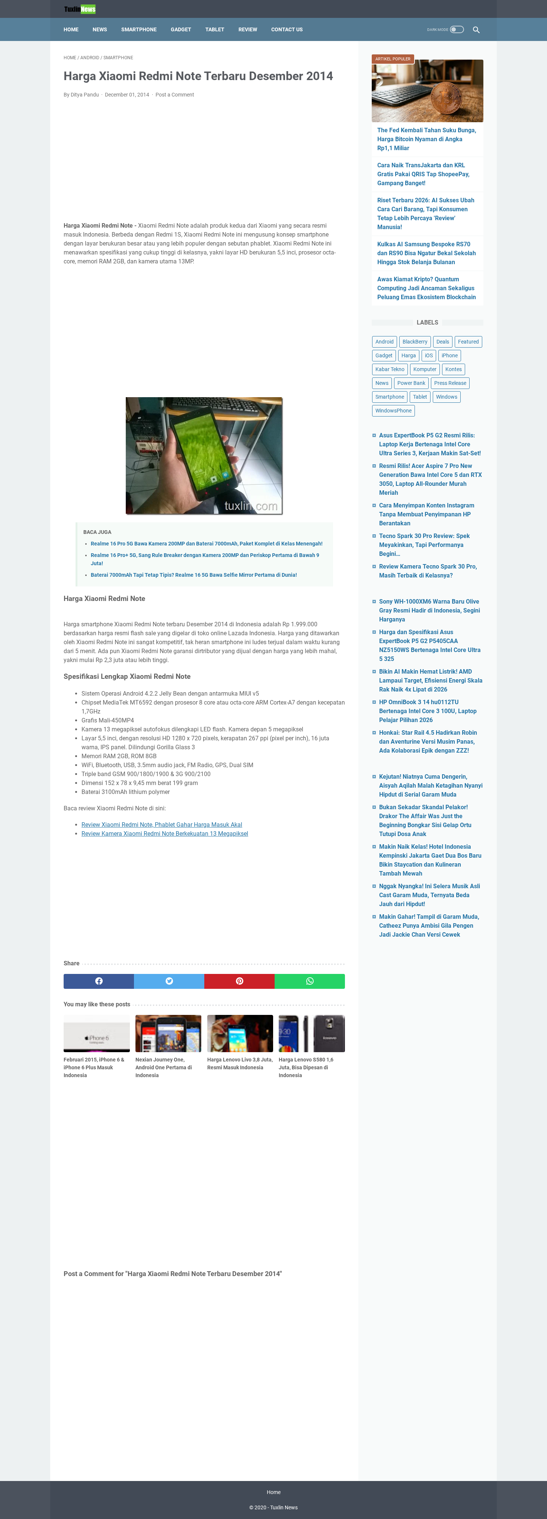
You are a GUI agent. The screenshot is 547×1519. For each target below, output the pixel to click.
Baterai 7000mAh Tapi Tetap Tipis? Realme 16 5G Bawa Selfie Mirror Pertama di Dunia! (194, 575)
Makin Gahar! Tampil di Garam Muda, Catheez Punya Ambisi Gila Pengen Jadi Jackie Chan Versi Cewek (429, 925)
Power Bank (411, 383)
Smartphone (139, 29)
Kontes (453, 369)
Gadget (181, 29)
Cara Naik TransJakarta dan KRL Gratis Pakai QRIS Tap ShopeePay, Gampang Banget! (423, 174)
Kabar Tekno (389, 369)
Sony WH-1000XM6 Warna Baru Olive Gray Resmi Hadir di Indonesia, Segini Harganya (429, 610)
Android (384, 342)
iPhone (450, 355)
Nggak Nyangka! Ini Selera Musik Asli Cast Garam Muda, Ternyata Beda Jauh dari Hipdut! (429, 895)
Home (71, 29)
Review (248, 29)
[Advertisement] (204, 160)
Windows (446, 397)
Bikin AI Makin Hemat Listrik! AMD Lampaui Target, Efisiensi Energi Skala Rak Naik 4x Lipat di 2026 (431, 680)
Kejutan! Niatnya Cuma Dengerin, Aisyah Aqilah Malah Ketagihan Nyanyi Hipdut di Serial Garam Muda (431, 785)
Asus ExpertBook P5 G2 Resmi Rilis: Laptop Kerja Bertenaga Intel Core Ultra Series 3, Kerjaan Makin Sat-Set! (430, 444)
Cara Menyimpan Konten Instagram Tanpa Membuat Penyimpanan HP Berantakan (426, 514)
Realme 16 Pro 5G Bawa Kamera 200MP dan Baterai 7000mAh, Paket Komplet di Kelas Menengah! (207, 544)
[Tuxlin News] (84, 9)
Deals (442, 342)
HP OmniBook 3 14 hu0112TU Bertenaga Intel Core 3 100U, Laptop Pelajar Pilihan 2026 (428, 711)
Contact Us (287, 29)
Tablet (214, 29)
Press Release (450, 383)
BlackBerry (415, 342)
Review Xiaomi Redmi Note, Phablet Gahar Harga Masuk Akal (161, 824)
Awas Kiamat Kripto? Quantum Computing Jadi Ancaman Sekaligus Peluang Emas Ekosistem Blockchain (426, 288)
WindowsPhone (393, 411)
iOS (429, 355)
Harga (409, 355)
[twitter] (169, 981)
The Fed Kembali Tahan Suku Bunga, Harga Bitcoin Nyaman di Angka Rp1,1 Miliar (426, 139)
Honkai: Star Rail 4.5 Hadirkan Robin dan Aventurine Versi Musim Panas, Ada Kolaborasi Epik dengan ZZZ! (428, 741)
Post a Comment (175, 95)
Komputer (424, 369)
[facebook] (99, 981)
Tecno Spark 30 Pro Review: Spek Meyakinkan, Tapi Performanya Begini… (424, 544)
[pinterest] (239, 981)
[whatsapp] (310, 981)
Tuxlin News (284, 1507)
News (100, 29)
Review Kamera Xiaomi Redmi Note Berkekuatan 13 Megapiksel (164, 833)
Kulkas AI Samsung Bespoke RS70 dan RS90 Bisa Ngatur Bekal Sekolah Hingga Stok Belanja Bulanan (426, 253)
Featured (468, 342)
